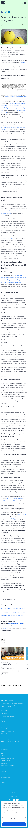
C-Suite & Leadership (6, 744)
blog (4, 628)
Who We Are (4, 775)
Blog (2, 753)
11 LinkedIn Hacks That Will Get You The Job (13, 608)
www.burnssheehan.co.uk (15, 623)
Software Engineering (6, 734)
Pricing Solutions (5, 777)
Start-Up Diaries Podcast (7, 758)
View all (3, 642)
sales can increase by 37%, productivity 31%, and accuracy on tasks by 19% (13, 127)
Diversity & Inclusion (6, 780)
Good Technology (10, 519)
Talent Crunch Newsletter (7, 765)
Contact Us (14, 796)
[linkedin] (9, 12)
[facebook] (2, 12)
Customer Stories (5, 785)
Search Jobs (4, 763)
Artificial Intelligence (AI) (7, 731)
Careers (3, 782)
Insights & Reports (6, 760)
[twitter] (6, 12)
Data (2, 736)
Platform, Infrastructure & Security (10, 741)
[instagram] (10, 800)
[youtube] (17, 800)
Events (2, 755)
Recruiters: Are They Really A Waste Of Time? (13, 612)
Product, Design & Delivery (8, 739)
